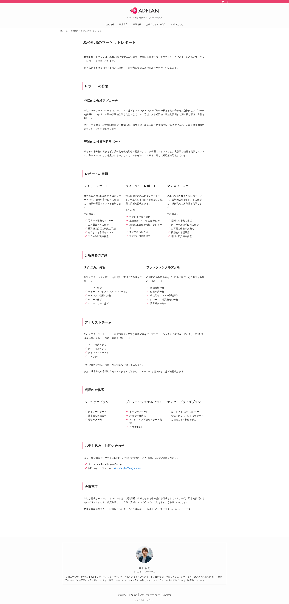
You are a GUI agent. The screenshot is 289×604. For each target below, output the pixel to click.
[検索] (227, 1)
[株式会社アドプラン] (144, 10)
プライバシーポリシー (150, 594)
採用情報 (167, 594)
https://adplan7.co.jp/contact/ (128, 468)
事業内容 (133, 594)
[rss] (223, 1)
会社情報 (122, 594)
